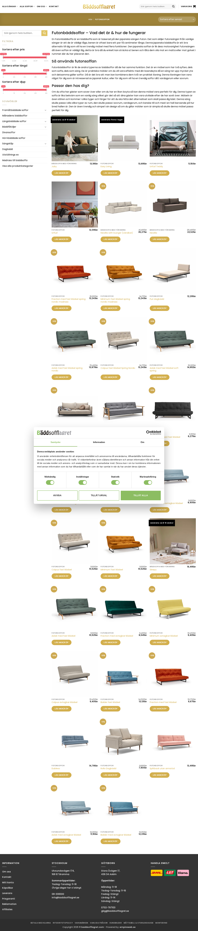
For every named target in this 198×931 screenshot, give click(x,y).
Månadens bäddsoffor (14, 115)
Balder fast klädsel (110, 702)
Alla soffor (26, 6)
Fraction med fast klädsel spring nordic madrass (69, 300)
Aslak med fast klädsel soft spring (164, 369)
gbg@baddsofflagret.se (115, 910)
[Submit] (173, 6)
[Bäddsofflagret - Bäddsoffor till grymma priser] (99, 6)
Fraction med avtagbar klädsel (117, 636)
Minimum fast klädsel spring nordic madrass (115, 300)
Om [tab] (142, 442)
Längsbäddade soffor (14, 121)
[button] (188, 6)
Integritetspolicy (63, 923)
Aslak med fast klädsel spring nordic (67, 369)
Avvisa (57, 495)
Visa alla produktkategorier (17, 166)
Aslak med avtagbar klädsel (66, 835)
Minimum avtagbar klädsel (164, 636)
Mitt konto (8, 882)
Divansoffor (8, 132)
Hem (90, 19)
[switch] (83, 482)
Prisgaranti (8, 898)
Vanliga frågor (99, 923)
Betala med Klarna (41, 923)
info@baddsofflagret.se (65, 897)
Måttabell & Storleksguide (139, 923)
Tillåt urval (99, 495)
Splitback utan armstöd (162, 768)
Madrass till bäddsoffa (14, 160)
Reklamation (9, 904)
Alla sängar (9, 6)
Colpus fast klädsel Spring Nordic (118, 368)
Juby (54, 166)
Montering (161, 923)
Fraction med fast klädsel (163, 702)
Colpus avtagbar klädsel (64, 702)
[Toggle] (45, 110)
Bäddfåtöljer (9, 126)
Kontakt (54, 6)
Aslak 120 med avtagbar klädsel (166, 503)
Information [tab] (99, 442)
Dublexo (56, 768)
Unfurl (55, 233)
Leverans (7, 893)
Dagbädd (7, 149)
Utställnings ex (10, 154)
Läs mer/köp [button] (61, 173)
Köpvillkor (7, 887)
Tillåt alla (140, 495)
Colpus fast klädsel (62, 569)
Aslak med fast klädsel (63, 636)
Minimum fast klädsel (112, 569)
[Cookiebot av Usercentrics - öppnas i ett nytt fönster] (148, 433)
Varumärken (81, 923)
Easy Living (106, 166)
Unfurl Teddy (156, 166)
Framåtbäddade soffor (15, 110)
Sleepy (153, 569)
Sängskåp (7, 143)
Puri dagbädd (157, 299)
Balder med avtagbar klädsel (116, 835)
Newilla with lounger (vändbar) (117, 233)
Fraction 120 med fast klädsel (165, 437)
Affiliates (7, 909)
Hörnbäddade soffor (13, 138)
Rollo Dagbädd (108, 768)
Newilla (153, 233)
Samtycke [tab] (56, 442)
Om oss (41, 6)
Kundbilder (116, 923)
